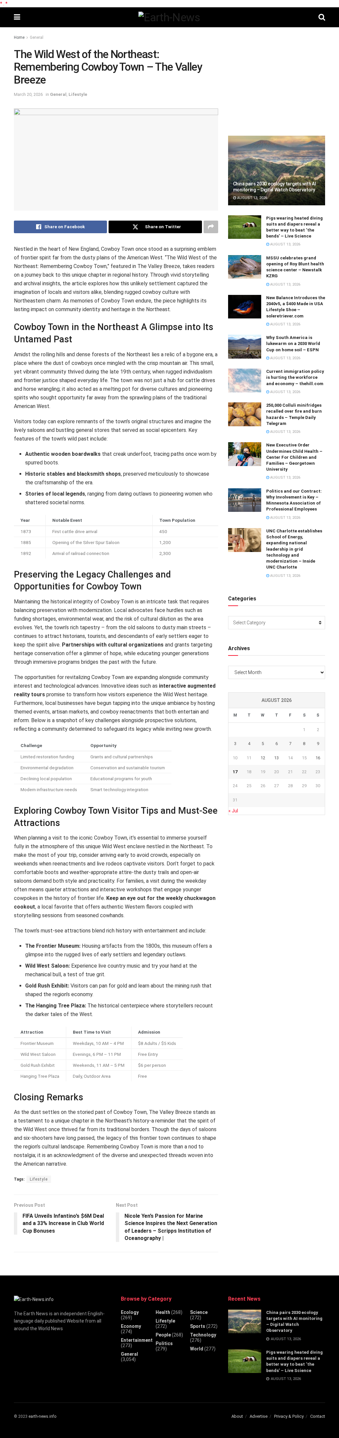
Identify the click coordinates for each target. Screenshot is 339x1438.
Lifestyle (78, 94)
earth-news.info (42, 1416)
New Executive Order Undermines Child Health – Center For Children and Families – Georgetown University (294, 457)
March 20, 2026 (28, 94)
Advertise (258, 1416)
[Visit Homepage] (169, 17)
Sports (197, 1326)
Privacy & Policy (289, 1416)
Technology (203, 1334)
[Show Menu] (17, 17)
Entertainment (137, 1340)
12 (263, 757)
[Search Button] (321, 17)
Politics (164, 1343)
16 (317, 757)
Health (163, 1312)
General (36, 37)
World (196, 1348)
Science (199, 1312)
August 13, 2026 (251, 198)
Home (19, 37)
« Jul (233, 810)
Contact (317, 1416)
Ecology (130, 1312)
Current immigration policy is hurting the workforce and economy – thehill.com (295, 377)
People (163, 1334)
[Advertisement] (277, 78)
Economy (131, 1326)
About (237, 1416)
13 (276, 757)
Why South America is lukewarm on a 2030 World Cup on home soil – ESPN (293, 343)
